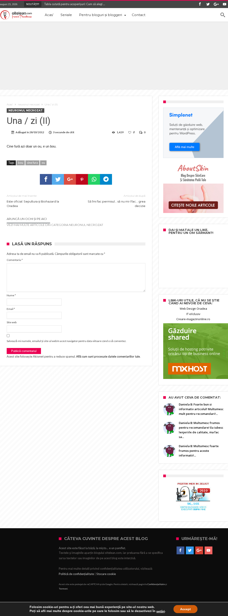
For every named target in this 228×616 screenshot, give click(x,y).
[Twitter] (208, 4)
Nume (11, 295)
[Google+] (216, 4)
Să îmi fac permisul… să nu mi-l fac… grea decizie (116, 201)
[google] (70, 179)
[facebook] (46, 179)
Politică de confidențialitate (76, 574)
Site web (11, 322)
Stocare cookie (106, 574)
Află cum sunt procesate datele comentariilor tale (108, 356)
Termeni (63, 588)
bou (20, 162)
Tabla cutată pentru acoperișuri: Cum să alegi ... (73, 4)
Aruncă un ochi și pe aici (27, 219)
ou (43, 162)
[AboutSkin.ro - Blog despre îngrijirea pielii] (193, 188)
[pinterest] (82, 179)
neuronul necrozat (29, 104)
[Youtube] (224, 4)
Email (11, 309)
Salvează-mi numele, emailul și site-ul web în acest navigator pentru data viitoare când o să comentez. (66, 341)
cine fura (32, 162)
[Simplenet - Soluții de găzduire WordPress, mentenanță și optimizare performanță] (193, 133)
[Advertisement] (114, 55)
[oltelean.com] (16, 15)
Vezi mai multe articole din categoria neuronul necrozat (55, 225)
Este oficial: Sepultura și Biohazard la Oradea (33, 201)
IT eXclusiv (193, 314)
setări (160, 611)
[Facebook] (199, 4)
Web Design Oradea (193, 309)
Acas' (10, 104)
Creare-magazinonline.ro (193, 319)
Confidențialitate (156, 584)
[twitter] (58, 179)
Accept (185, 609)
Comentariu (15, 260)
